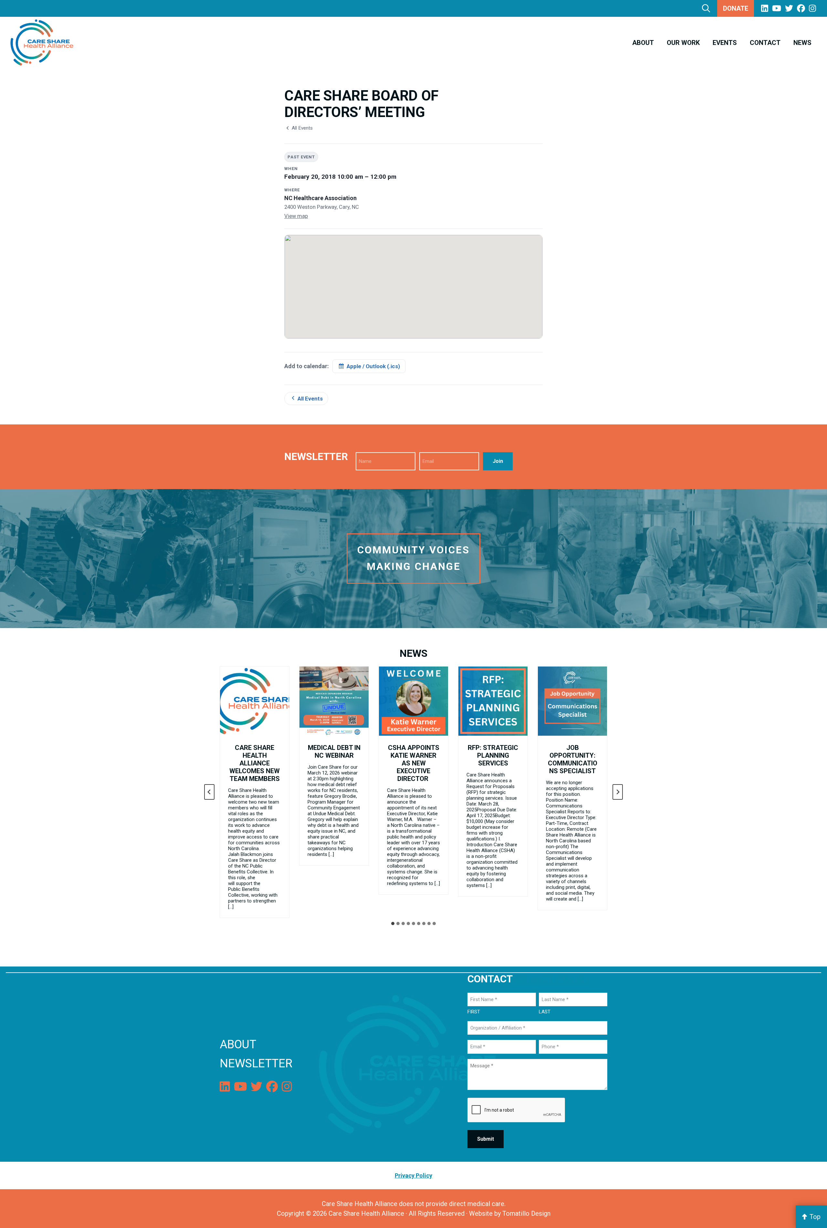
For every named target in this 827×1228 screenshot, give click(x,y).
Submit (485, 1139)
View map (296, 216)
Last (544, 1012)
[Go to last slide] (209, 792)
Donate (735, 8)
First (473, 1012)
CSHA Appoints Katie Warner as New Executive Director (413, 763)
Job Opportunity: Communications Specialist (572, 759)
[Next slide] (617, 792)
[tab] (392, 923)
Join (498, 461)
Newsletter (256, 1063)
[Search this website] (706, 8)
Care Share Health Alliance (366, 1213)
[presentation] (254, 701)
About (238, 1044)
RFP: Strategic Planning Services (493, 755)
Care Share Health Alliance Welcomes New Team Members (254, 763)
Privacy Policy (552, 979)
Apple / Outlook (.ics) (373, 366)
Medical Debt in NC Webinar (334, 751)
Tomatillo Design (526, 1213)
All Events (302, 128)
